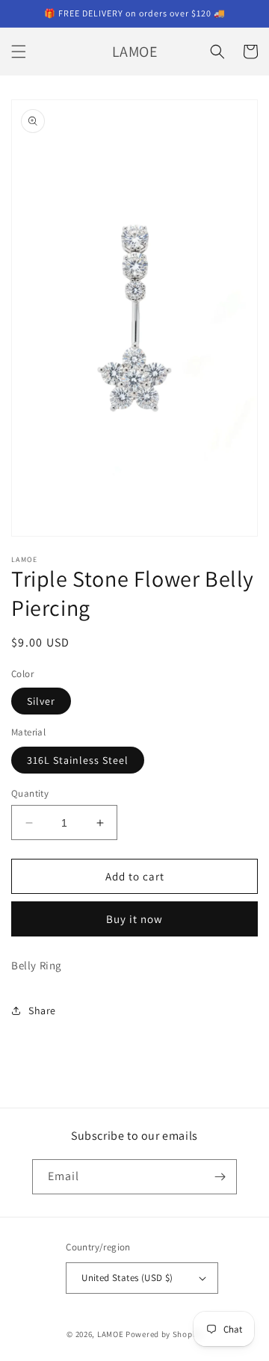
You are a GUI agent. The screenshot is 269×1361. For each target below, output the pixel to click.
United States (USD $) (127, 1277)
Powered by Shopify (164, 1334)
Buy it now (134, 919)
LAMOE (110, 1334)
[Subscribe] (219, 1176)
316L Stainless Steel (78, 760)
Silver (41, 701)
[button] (18, 51)
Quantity (30, 793)
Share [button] (42, 1010)
